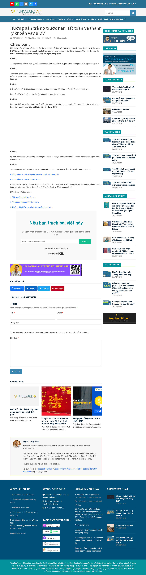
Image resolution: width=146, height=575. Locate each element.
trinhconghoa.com (82, 537)
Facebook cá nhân (44, 469)
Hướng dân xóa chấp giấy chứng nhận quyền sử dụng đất (34, 174)
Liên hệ (48, 38)
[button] (17, 288)
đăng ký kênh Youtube (64, 469)
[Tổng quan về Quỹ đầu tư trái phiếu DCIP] (87, 401)
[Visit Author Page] (17, 444)
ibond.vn (78, 548)
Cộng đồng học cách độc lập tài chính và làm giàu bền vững (46, 563)
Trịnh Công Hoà (34, 38)
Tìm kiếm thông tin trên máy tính (88, 501)
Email (60, 313)
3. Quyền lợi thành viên (19, 507)
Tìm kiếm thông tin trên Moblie (88, 497)
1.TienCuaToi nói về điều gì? (22, 494)
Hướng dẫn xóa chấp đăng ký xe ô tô (25, 179)
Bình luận (14, 338)
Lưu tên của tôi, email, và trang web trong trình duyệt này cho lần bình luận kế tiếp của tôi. (51, 332)
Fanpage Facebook (18, 533)
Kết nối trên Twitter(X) (54, 508)
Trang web (14, 322)
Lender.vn (79, 530)
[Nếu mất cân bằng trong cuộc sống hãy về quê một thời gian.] (24, 396)
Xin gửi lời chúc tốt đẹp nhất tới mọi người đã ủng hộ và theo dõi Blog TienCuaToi (55, 421)
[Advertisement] (56, 129)
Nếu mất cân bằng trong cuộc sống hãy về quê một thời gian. (24, 412)
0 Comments (62, 38)
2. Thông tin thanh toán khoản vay (24, 202)
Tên (12, 313)
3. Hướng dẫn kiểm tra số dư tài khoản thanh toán (31, 207)
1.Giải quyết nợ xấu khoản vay (22, 197)
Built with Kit (56, 254)
